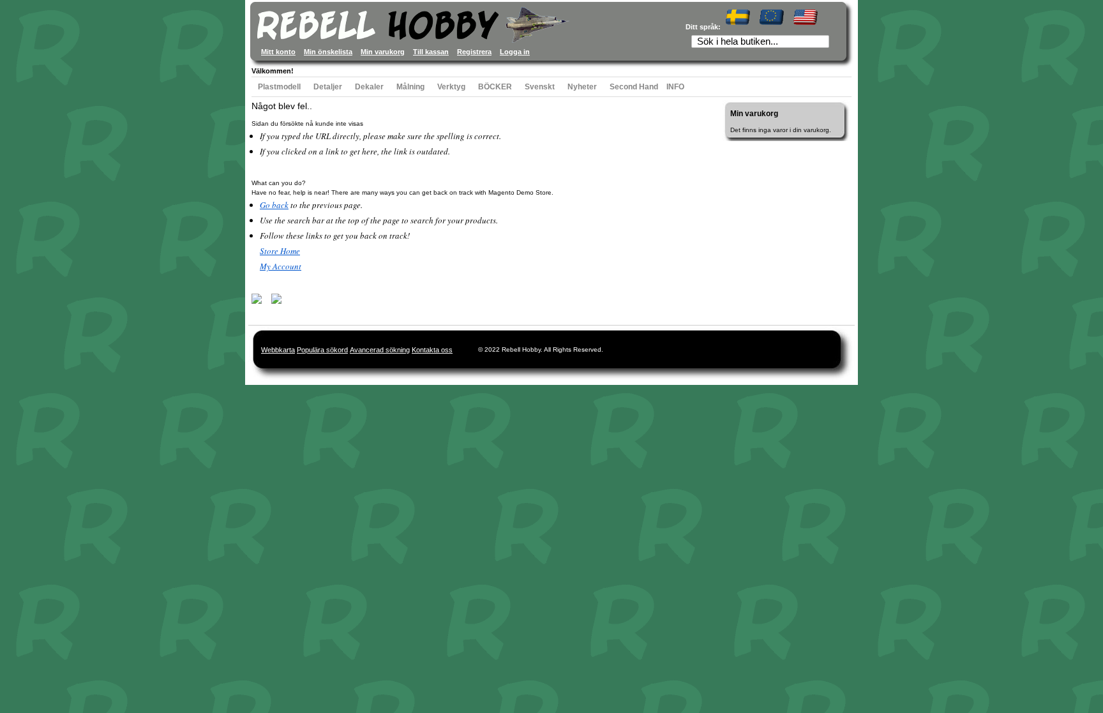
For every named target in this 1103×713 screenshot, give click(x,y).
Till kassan (431, 52)
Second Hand (634, 86)
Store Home (280, 251)
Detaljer (327, 86)
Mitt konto (278, 52)
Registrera (474, 52)
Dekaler (369, 86)
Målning (410, 86)
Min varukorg (383, 52)
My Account (280, 266)
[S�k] (823, 42)
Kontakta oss (432, 350)
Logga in (515, 52)
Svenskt (540, 86)
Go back (274, 205)
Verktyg (451, 86)
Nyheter (582, 86)
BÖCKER (495, 86)
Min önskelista (328, 52)
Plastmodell (279, 86)
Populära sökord (322, 350)
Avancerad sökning (380, 350)
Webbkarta (278, 350)
